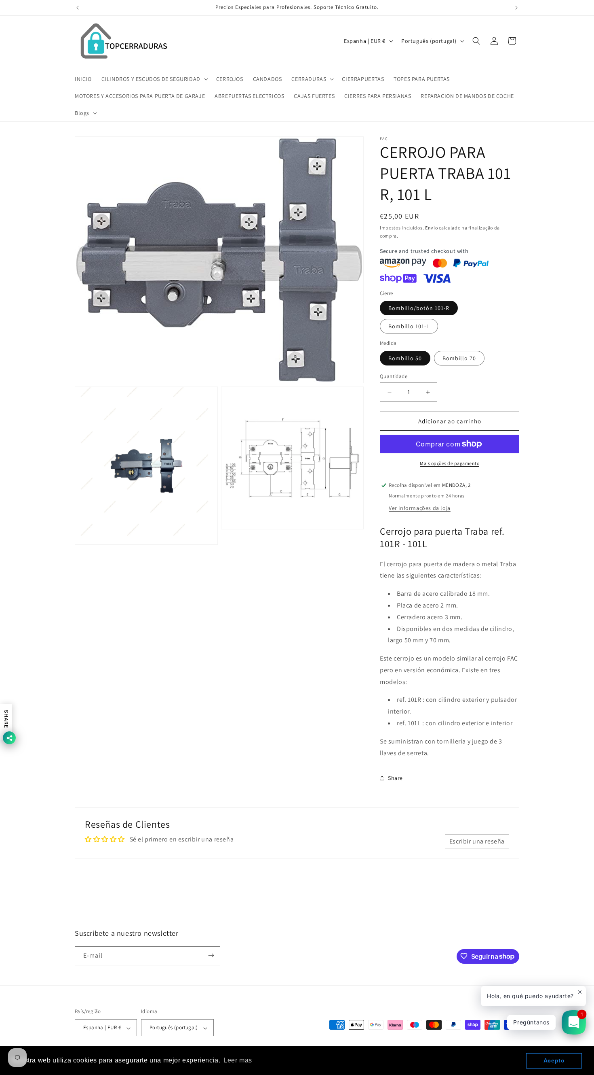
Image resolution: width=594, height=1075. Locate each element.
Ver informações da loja (420, 508)
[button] (154, 78)
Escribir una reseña (477, 841)
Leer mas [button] (237, 1060)
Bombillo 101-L (409, 326)
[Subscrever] (211, 955)
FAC (512, 658)
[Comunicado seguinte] (516, 7)
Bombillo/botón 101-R (418, 308)
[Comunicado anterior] (77, 7)
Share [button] (395, 778)
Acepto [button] (554, 1060)
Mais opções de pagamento (449, 463)
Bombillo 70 (459, 358)
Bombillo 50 (405, 358)
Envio (431, 228)
